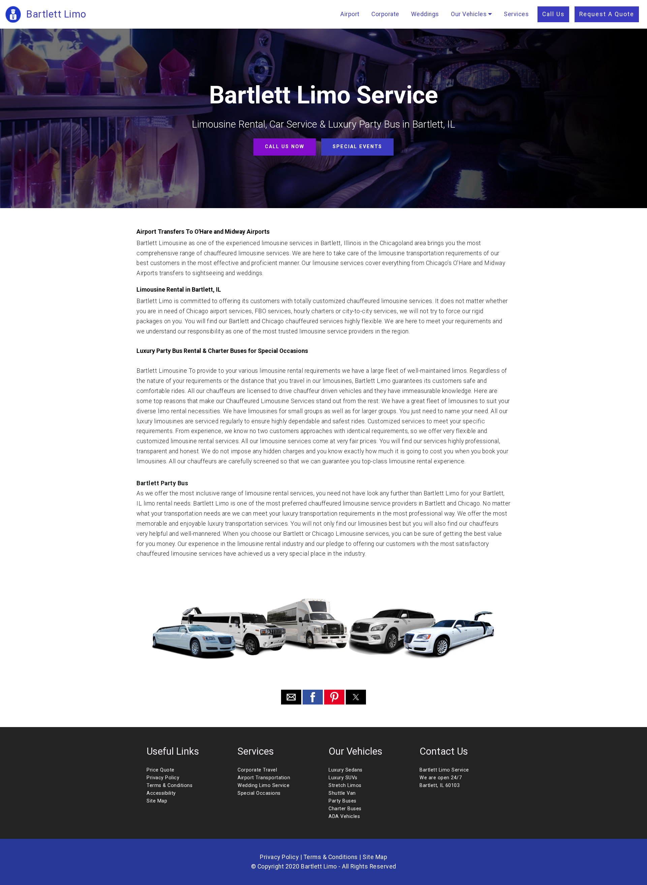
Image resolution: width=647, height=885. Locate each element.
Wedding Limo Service (263, 785)
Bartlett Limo (56, 14)
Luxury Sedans (346, 770)
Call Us (553, 14)
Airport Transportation (264, 778)
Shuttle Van (342, 793)
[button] (291, 697)
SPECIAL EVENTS (357, 147)
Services (516, 14)
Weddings (425, 14)
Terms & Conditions (169, 785)
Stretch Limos (345, 785)
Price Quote (161, 770)
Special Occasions (259, 793)
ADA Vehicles (344, 816)
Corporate (385, 14)
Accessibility (161, 793)
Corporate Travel (257, 770)
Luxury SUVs (343, 778)
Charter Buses (345, 809)
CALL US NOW (284, 147)
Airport (350, 14)
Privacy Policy (163, 778)
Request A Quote (606, 14)
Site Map (157, 801)
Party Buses (343, 801)
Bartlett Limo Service (444, 770)
